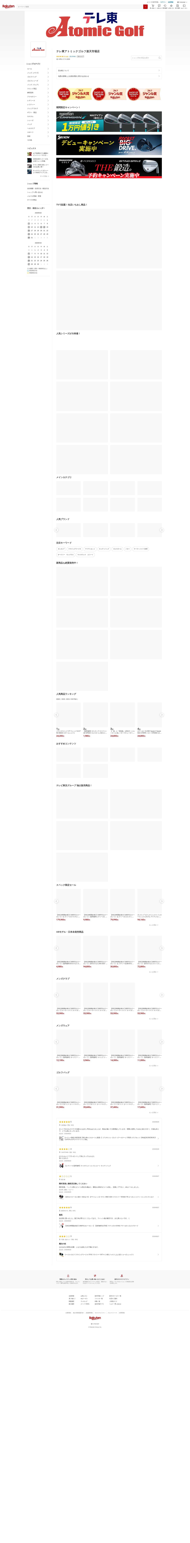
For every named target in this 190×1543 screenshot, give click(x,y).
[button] (182, 7)
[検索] (145, 12)
